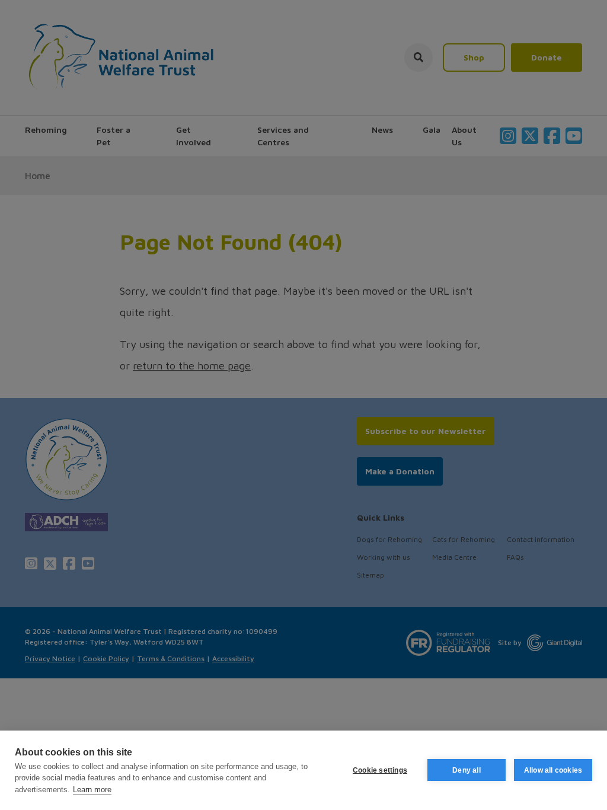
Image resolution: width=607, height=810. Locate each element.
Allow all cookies (553, 770)
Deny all (466, 770)
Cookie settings (380, 770)
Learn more (92, 789)
